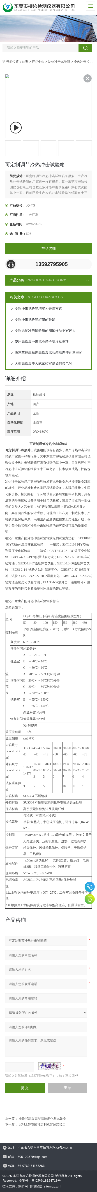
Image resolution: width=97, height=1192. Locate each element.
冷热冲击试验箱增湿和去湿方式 (38, 308)
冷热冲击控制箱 (85, 61)
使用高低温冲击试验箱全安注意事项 (42, 341)
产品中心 (38, 61)
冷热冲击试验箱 (59, 61)
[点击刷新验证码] (49, 1066)
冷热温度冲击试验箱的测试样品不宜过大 (45, 330)
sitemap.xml (52, 1186)
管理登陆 (36, 1186)
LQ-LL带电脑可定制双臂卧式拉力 (42, 1124)
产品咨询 (48, 249)
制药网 (23, 1186)
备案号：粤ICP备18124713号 (40, 1180)
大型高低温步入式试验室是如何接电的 (43, 363)
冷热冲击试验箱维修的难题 (35, 319)
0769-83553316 (90, 887)
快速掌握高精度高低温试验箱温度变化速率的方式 (51, 352)
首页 (25, 61)
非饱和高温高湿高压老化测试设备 (42, 1118)
